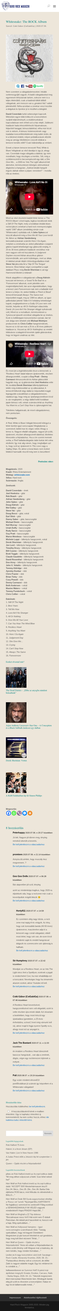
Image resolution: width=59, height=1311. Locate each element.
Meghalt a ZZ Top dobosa (29, 1214)
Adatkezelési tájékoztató (35, 1297)
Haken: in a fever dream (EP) (19, 1149)
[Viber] (19, 813)
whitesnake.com (22, 475)
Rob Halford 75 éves (15, 1145)
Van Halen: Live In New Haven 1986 (22, 1153)
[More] (30, 813)
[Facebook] (8, 813)
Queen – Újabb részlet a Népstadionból (23, 1163)
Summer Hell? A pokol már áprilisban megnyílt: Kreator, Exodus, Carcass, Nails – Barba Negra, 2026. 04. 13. (29, 1273)
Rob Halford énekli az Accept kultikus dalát (33, 1174)
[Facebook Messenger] (24, 813)
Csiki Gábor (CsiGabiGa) (24, 26)
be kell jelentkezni (37, 1106)
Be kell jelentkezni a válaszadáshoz (29, 844)
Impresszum (15, 1297)
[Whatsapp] (14, 813)
